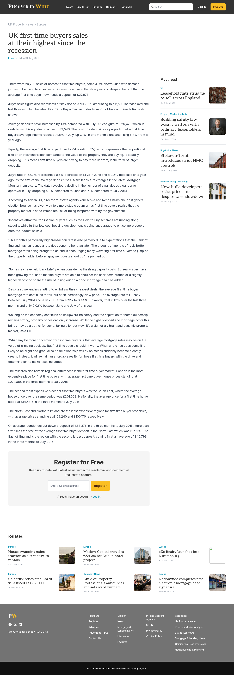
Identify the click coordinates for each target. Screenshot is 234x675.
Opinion (110, 6)
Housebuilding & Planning (174, 181)
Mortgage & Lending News (190, 638)
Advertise (94, 627)
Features (122, 641)
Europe (41, 24)
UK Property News (20, 24)
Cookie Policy (154, 636)
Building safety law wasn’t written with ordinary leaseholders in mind (181, 127)
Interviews (123, 636)
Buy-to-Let (83, 6)
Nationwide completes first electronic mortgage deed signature (181, 583)
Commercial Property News (190, 643)
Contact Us (95, 638)
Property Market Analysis (174, 114)
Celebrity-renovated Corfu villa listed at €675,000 (30, 581)
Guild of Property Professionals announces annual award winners (103, 583)
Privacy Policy (154, 630)
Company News (91, 574)
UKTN (149, 625)
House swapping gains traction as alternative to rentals (28, 556)
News (69, 6)
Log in (202, 6)
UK (162, 88)
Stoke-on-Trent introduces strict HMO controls (182, 160)
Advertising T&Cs (98, 632)
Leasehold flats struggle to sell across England (183, 96)
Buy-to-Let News (169, 150)
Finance (98, 6)
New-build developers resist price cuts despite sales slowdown (183, 191)
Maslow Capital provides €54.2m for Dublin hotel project (103, 556)
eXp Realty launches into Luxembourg (179, 554)
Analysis (127, 6)
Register (218, 6)
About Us (94, 615)
